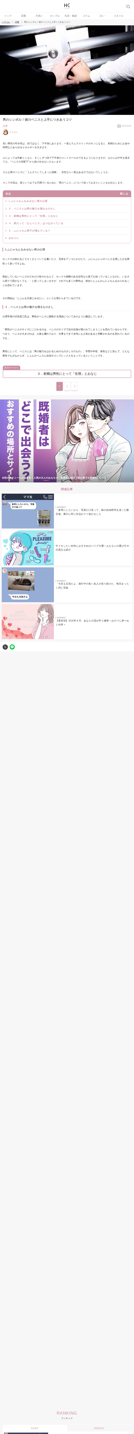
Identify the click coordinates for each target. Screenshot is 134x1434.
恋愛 (23, 16)
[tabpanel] (67, 441)
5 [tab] (74, 480)
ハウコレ (6, 22)
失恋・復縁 (71, 16)
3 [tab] (60, 480)
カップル (55, 16)
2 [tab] (53, 480)
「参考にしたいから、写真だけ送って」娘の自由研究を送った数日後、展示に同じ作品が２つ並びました (92, 512)
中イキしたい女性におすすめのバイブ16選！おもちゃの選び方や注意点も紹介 (92, 548)
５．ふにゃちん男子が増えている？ (29, 230)
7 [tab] (88, 480)
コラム (86, 16)
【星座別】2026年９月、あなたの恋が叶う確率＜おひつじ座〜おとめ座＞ (92, 622)
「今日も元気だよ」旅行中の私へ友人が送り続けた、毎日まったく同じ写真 (92, 585)
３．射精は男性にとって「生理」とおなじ (33, 216)
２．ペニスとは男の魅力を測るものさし (32, 208)
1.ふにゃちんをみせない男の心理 (28, 201)
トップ (8, 16)
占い (102, 16)
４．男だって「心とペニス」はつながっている (36, 223)
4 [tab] (67, 480)
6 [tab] (81, 480)
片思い (39, 16)
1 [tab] (46, 480)
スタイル (119, 16)
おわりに (14, 238)
